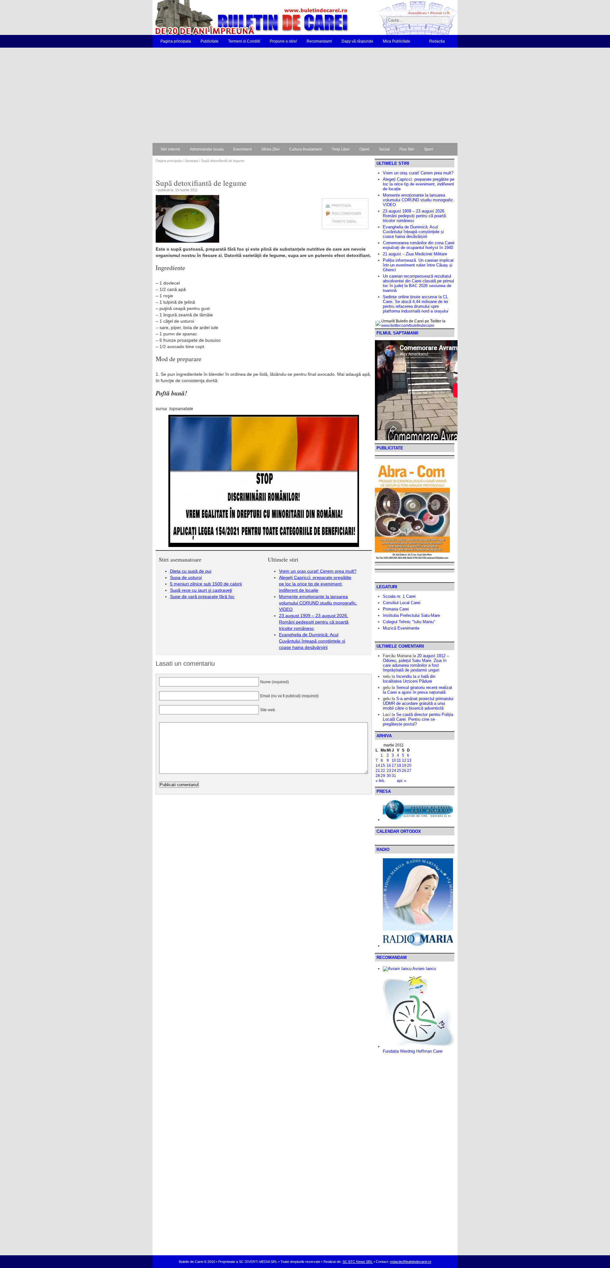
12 (404, 760)
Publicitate (209, 41)
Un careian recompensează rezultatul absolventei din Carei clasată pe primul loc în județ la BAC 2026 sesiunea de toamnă (418, 283)
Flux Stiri (406, 149)
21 (378, 770)
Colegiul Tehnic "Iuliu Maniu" (409, 621)
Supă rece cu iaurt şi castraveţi (201, 590)
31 (394, 775)
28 (378, 775)
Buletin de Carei (233, 17)
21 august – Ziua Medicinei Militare (415, 254)
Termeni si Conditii (244, 41)
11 (399, 760)
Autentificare (417, 12)
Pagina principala (175, 41)
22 (383, 770)
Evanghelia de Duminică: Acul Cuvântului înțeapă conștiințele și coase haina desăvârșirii (312, 641)
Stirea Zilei (270, 149)
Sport (428, 149)
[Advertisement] (305, 95)
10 (394, 760)
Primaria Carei (396, 609)
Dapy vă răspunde (357, 41)
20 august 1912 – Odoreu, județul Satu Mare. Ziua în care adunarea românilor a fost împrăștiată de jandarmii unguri (416, 662)
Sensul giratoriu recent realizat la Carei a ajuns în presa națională (417, 690)
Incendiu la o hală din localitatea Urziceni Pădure (409, 679)
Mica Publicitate (396, 41)
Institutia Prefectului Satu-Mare (411, 615)
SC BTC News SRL (357, 1262)
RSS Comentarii (346, 213)
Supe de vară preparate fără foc (202, 596)
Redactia (437, 41)
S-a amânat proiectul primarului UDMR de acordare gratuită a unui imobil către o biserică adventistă (418, 703)
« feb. (380, 781)
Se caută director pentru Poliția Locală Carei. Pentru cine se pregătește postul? (418, 719)
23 (389, 770)
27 (409, 770)
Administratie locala (207, 149)
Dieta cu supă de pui (190, 571)
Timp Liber (340, 149)
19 (404, 765)
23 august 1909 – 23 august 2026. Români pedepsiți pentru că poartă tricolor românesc (314, 622)
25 (399, 770)
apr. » (401, 781)
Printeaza (341, 205)
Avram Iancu (423, 968)
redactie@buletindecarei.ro (410, 1262)
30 (389, 775)
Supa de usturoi (186, 577)
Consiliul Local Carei (401, 602)
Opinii (364, 149)
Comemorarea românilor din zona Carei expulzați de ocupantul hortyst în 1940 (418, 245)
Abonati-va (438, 12)
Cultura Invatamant (305, 149)
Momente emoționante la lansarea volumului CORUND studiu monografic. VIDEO (318, 603)
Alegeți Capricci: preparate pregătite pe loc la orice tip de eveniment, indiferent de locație (315, 584)
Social (384, 149)
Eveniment (242, 149)
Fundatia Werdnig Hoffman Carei (413, 1051)
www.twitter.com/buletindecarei (407, 325)
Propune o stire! (283, 41)
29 (383, 775)
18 (399, 765)
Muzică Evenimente (401, 628)
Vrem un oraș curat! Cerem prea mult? (317, 571)
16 (389, 765)
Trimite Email (344, 221)
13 (409, 760)
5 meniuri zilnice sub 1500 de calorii (206, 583)
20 (409, 765)
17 (394, 765)
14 (378, 765)
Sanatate (191, 161)
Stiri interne (170, 149)
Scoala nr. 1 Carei (399, 596)
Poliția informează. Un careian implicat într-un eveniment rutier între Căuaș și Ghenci (418, 265)
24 (394, 770)
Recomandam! (319, 41)
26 (404, 770)
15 (383, 765)
